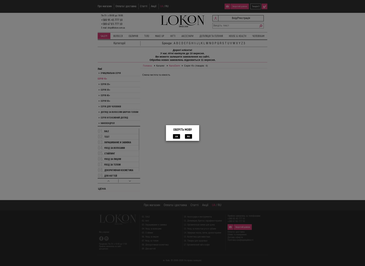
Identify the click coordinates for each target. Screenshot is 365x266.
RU (188, 136)
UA (176, 136)
